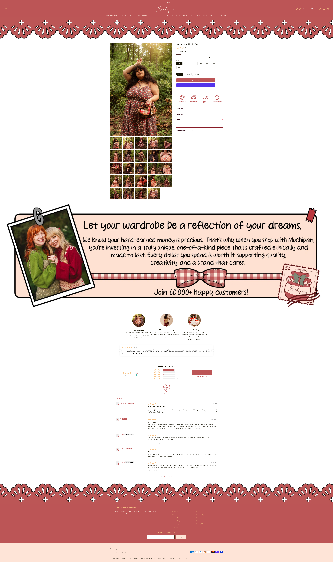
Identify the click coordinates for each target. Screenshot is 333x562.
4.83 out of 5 (135, 373)
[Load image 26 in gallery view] (154, 193)
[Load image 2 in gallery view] (128, 143)
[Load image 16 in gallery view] (116, 181)
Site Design (124, 558)
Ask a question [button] (202, 376)
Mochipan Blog (176, 521)
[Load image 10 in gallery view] (166, 156)
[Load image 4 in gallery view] (154, 143)
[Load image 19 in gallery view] (141, 181)
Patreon (198, 518)
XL (201, 64)
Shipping (178, 53)
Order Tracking (200, 515)
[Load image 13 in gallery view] (141, 168)
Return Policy (175, 524)
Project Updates (200, 521)
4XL (179, 67)
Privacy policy (152, 558)
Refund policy (144, 558)
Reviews (198, 512)
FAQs (173, 515)
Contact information (182, 558)
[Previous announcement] (5, 2)
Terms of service (162, 558)
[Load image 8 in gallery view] (141, 156)
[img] (152, 404)
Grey (179, 74)
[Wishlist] (324, 9)
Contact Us (175, 527)
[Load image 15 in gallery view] (166, 168)
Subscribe (181, 537)
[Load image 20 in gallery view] (154, 181)
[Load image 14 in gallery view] (154, 168)
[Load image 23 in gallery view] (116, 193)
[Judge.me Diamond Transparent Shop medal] (166, 387)
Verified (166, 393)
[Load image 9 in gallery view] (154, 156)
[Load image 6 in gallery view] (116, 156)
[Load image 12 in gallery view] (128, 168)
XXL (208, 64)
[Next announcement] (328, 2)
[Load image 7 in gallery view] (128, 156)
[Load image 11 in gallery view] (116, 168)
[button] (6, 9)
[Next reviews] (213, 350)
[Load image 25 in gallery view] (141, 193)
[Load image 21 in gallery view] (166, 181)
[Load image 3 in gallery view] (141, 143)
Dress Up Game (176, 518)
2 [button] (164, 476)
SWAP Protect (200, 527)
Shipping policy (171, 558)
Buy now (195, 85)
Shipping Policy (200, 524)
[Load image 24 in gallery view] (128, 193)
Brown (189, 74)
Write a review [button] (202, 372)
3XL (215, 64)
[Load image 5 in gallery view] (166, 143)
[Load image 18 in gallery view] (128, 181)
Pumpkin (197, 74)
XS (179, 63)
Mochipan (116, 558)
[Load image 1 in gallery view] (116, 143)
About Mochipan (176, 511)
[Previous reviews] (120, 350)
